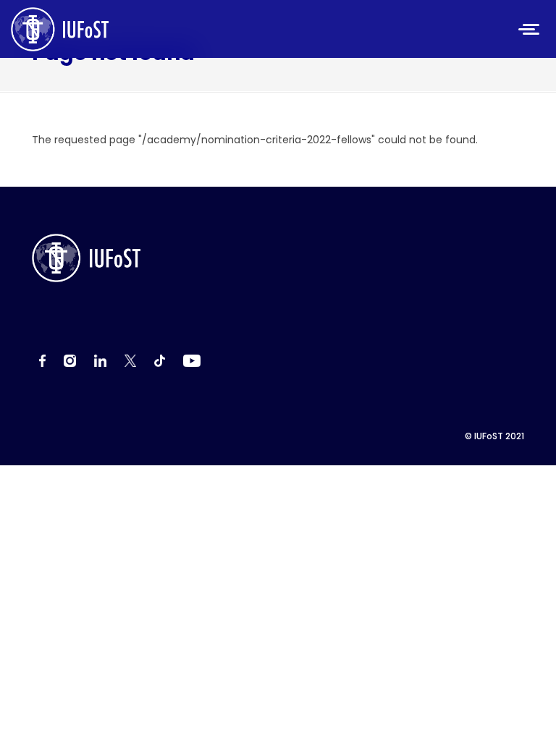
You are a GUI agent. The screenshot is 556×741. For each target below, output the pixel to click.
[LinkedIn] (100, 360)
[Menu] (529, 30)
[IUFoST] (162, 29)
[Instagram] (69, 360)
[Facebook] (42, 360)
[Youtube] (192, 360)
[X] (130, 360)
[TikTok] (159, 360)
